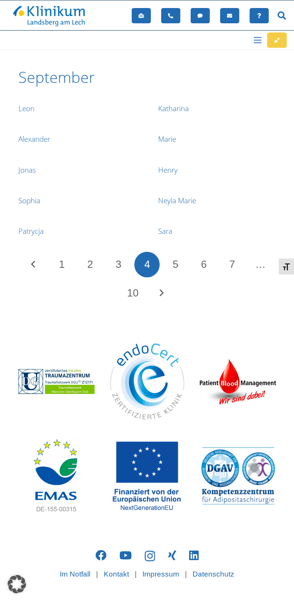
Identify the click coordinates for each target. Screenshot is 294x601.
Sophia (29, 201)
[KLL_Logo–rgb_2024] (52, 15)
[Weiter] (161, 293)
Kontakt (116, 574)
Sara (165, 231)
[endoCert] (147, 381)
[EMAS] (56, 476)
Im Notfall (75, 574)
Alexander (34, 139)
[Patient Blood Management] (238, 381)
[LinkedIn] (194, 555)
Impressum (160, 574)
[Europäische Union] (147, 476)
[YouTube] (125, 555)
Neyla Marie (177, 201)
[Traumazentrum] (56, 381)
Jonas (27, 170)
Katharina (173, 108)
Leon (26, 108)
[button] (282, 15)
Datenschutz (213, 574)
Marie (167, 139)
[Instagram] (150, 556)
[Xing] (172, 555)
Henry (168, 170)
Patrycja (31, 231)
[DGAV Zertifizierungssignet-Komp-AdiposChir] (238, 476)
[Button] (141, 15)
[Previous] (33, 264)
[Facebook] (100, 555)
